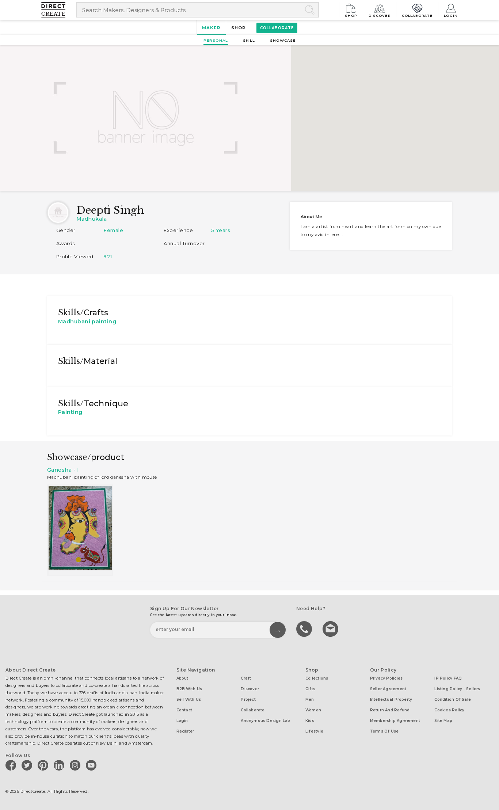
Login (451, 15)
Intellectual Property (391, 699)
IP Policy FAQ (448, 678)
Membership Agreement (395, 720)
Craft (246, 678)
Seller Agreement (388, 689)
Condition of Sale (452, 699)
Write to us (331, 628)
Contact (184, 710)
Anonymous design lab (265, 720)
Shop (351, 15)
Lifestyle (314, 731)
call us (305, 628)
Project (248, 699)
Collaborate (417, 15)
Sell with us (188, 699)
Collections (316, 678)
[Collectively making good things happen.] (58, 10)
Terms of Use (384, 731)
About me (311, 216)
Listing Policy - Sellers (457, 689)
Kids (309, 720)
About (182, 678)
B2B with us (189, 689)
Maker (211, 27)
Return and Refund (390, 710)
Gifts (310, 689)
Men (309, 699)
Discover (380, 15)
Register (185, 731)
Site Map (443, 720)
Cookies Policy (449, 710)
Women (313, 710)
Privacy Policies (386, 678)
